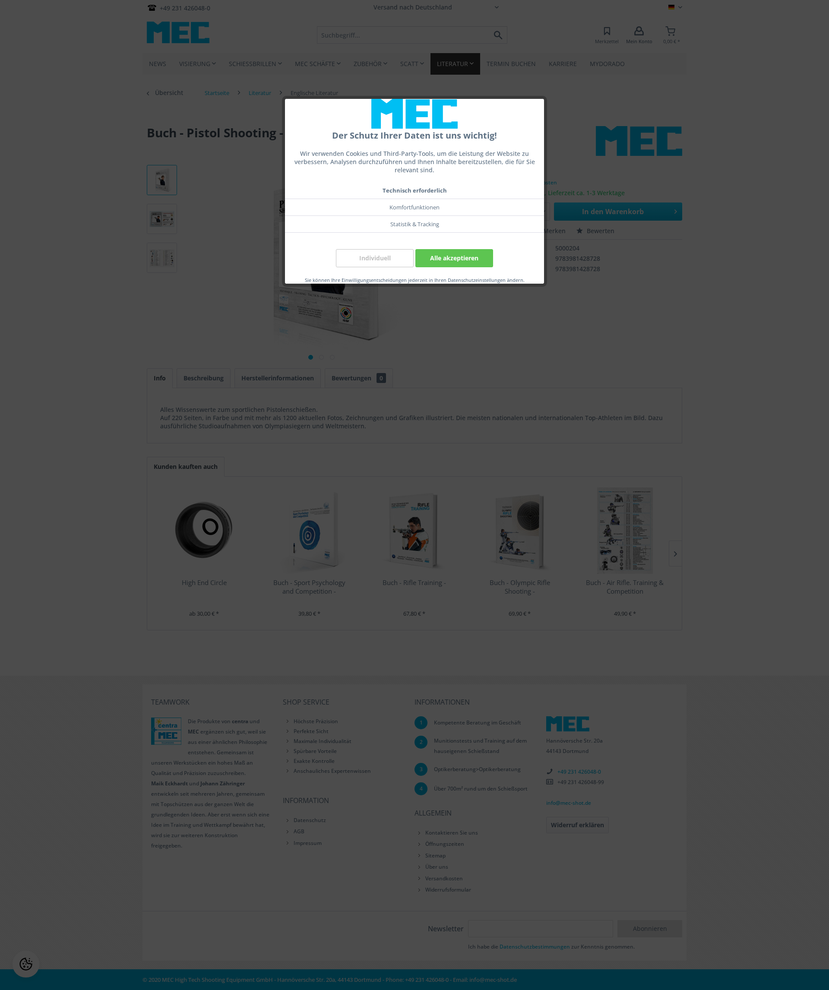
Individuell (375, 258)
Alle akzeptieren (454, 258)
